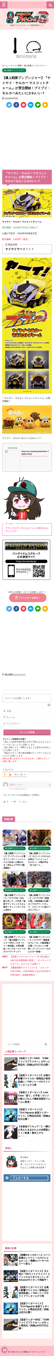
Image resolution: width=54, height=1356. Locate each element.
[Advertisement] (27, 139)
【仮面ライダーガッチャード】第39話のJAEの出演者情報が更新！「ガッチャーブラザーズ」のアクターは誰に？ (30, 960)
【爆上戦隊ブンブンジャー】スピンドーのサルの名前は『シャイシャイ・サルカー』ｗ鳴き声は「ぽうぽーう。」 (39, 859)
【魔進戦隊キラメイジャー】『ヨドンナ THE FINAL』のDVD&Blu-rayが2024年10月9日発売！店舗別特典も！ (30, 971)
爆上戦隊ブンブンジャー (15, 674)
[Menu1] (27, 4)
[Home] (27, 21)
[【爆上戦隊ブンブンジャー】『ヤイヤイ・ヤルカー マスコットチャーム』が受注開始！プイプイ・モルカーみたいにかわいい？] (31, 105)
